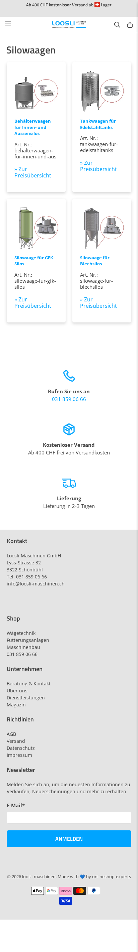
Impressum (19, 755)
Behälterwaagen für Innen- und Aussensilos (32, 127)
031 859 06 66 (69, 399)
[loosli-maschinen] (69, 24)
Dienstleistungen (26, 697)
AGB (11, 734)
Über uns (17, 690)
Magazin (16, 704)
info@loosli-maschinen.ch (36, 583)
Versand (16, 741)
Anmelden (69, 839)
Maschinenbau (23, 647)
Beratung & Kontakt (29, 683)
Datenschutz (21, 748)
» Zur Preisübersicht (32, 172)
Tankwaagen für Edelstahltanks (98, 124)
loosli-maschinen (39, 876)
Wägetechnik (21, 633)
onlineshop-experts (111, 876)
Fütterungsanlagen (28, 640)
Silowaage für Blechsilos (95, 261)
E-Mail (16, 805)
